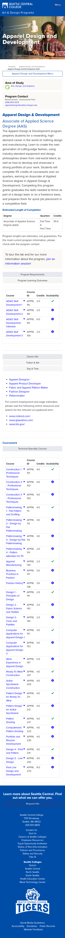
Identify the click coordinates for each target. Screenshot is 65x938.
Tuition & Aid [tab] (32, 362)
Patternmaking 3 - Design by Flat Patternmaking (15, 540)
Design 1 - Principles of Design (12, 596)
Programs (12, 67)
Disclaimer (32, 926)
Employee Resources (33, 840)
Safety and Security (32, 853)
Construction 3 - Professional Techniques (14, 498)
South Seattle (32, 875)
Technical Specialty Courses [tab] (32, 448)
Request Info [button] (32, 803)
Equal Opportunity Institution (32, 843)
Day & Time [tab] (33, 368)
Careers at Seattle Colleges (32, 836)
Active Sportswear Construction (13, 684)
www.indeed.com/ (19, 416)
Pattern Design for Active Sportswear (14, 709)
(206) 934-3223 (12, 102)
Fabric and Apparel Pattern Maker (28, 387)
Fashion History (14, 583)
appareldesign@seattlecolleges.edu (21, 105)
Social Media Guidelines (32, 922)
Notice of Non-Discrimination (32, 846)
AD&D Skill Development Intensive (13, 323)
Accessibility (18, 926)
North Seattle (32, 872)
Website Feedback (33, 929)
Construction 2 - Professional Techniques (14, 486)
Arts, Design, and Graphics (23, 86)
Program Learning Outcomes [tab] (33, 280)
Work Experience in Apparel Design (14, 663)
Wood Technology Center (33, 882)
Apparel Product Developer (25, 383)
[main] (32, 400)
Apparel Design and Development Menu (32, 73)
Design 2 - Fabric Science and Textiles (14, 608)
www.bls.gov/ (17, 424)
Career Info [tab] (32, 356)
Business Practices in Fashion (12, 574)
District (32, 865)
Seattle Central (32, 868)
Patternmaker (17, 395)
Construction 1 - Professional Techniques (14, 473)
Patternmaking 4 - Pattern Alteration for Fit (14, 552)
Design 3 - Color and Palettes (11, 621)
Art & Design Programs (18, 12)
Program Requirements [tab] (32, 274)
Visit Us (32, 833)
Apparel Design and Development (32, 67)
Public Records (47, 926)
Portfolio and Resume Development (13, 740)
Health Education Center (32, 878)
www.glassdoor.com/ (21, 420)
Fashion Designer (19, 391)
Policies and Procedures (32, 850)
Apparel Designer (19, 379)
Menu (58, 4)
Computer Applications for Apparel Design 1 (15, 634)
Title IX (32, 857)
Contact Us (31, 830)
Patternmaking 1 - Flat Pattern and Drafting (14, 511)
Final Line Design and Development (13, 771)
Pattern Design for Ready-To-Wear (14, 697)
